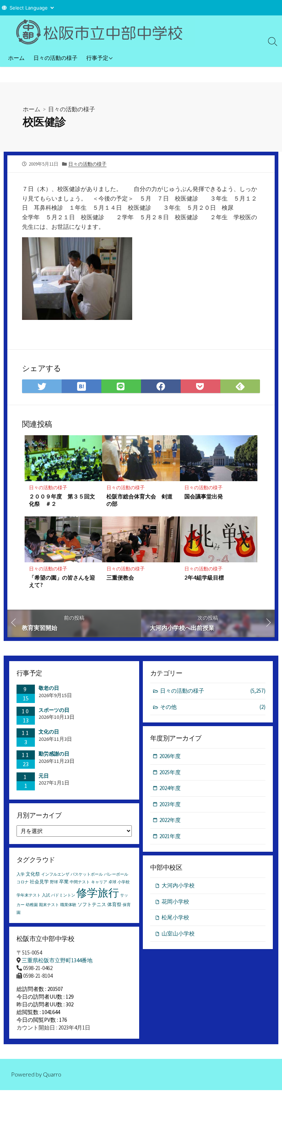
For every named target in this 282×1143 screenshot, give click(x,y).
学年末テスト (29, 895)
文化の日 (49, 731)
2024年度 (170, 788)
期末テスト (49, 904)
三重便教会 (120, 577)
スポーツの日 (54, 710)
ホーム (16, 57)
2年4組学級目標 (204, 577)
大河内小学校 (178, 885)
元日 (44, 775)
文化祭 (33, 874)
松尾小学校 (175, 917)
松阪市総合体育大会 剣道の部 (139, 500)
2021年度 (170, 836)
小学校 (124, 882)
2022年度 (170, 819)
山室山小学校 (178, 933)
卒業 (64, 881)
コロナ (23, 882)
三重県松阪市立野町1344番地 (57, 960)
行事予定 (97, 57)
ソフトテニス (91, 904)
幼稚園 (32, 904)
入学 (21, 874)
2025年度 (170, 772)
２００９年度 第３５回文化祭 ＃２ (62, 500)
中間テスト (80, 882)
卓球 (112, 882)
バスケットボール (86, 874)
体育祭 (114, 904)
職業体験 (68, 904)
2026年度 (170, 756)
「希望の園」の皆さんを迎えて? (62, 581)
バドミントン (63, 895)
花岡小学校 (175, 901)
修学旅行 (97, 892)
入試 (46, 895)
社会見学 (39, 881)
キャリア (99, 882)
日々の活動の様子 (55, 57)
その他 (212, 706)
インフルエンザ (55, 874)
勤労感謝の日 (54, 753)
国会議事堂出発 (203, 496)
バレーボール (116, 874)
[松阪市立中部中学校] (103, 32)
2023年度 (170, 804)
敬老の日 (49, 688)
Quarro (52, 1074)
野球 (54, 882)
